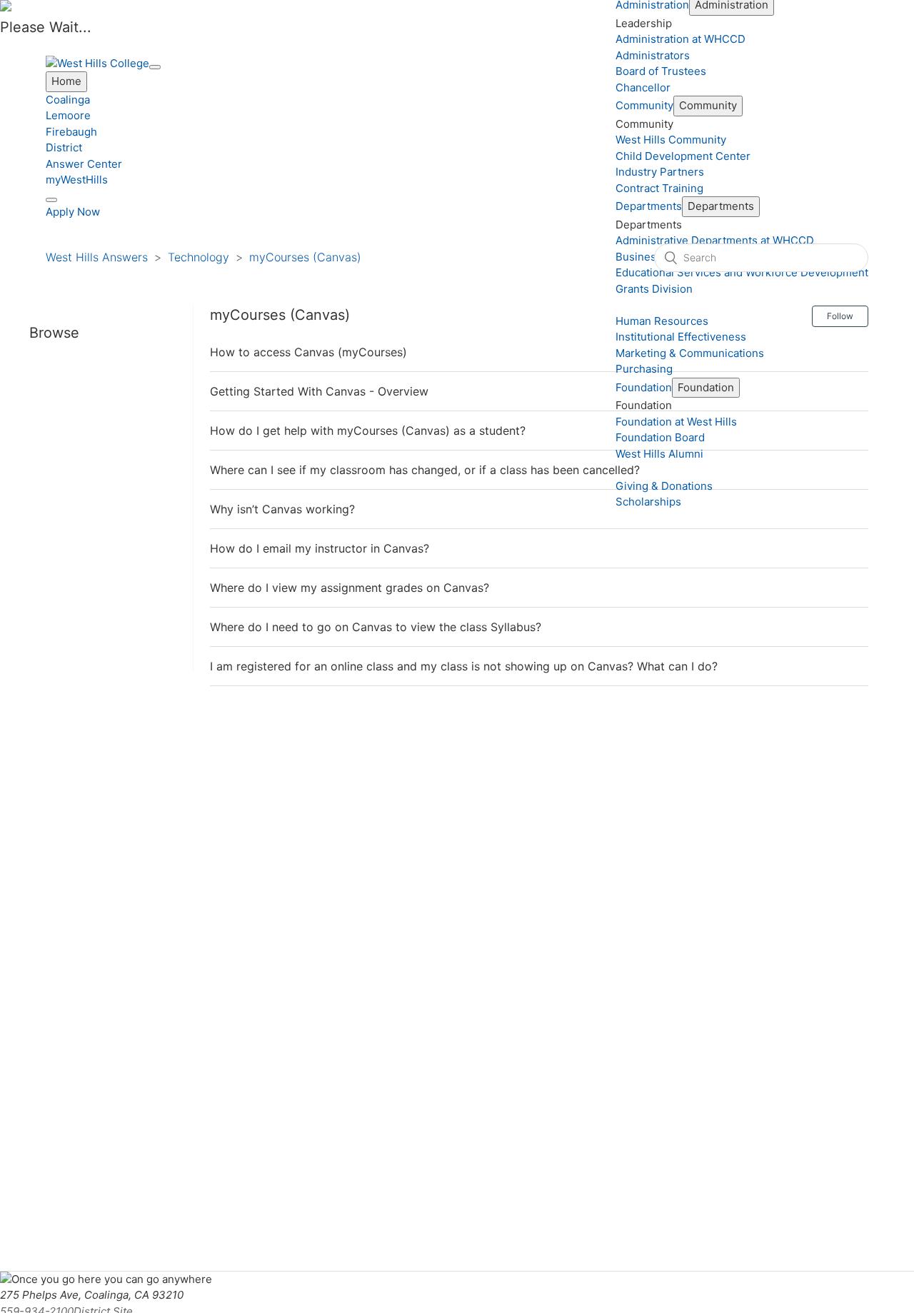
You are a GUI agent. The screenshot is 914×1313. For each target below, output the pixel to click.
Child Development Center (683, 156)
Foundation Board (660, 437)
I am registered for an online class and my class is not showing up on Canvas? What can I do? (464, 666)
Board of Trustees (661, 71)
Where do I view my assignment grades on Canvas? (349, 587)
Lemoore (68, 115)
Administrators (653, 55)
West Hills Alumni (659, 454)
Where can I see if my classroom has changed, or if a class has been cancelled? (425, 470)
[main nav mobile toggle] (155, 67)
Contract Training (659, 188)
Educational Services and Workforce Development (742, 272)
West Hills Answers (97, 257)
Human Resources (662, 321)
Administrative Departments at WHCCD (715, 240)
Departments (649, 206)
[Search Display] (51, 200)
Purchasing (644, 369)
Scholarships (648, 501)
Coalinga (68, 99)
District (64, 147)
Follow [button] (840, 316)
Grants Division (654, 289)
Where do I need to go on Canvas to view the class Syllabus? (375, 627)
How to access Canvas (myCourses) (308, 352)
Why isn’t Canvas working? (282, 509)
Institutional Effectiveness (681, 336)
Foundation (644, 387)
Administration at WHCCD (680, 39)
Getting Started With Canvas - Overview (319, 391)
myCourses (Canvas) (305, 257)
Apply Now (73, 211)
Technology (198, 257)
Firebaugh (71, 132)
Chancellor (643, 87)
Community (644, 105)
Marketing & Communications (690, 353)
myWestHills (77, 179)
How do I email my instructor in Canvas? (319, 548)
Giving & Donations (664, 486)
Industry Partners (660, 171)
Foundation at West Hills (676, 421)
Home (66, 81)
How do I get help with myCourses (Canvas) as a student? (368, 430)
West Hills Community (671, 139)
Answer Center (84, 164)
